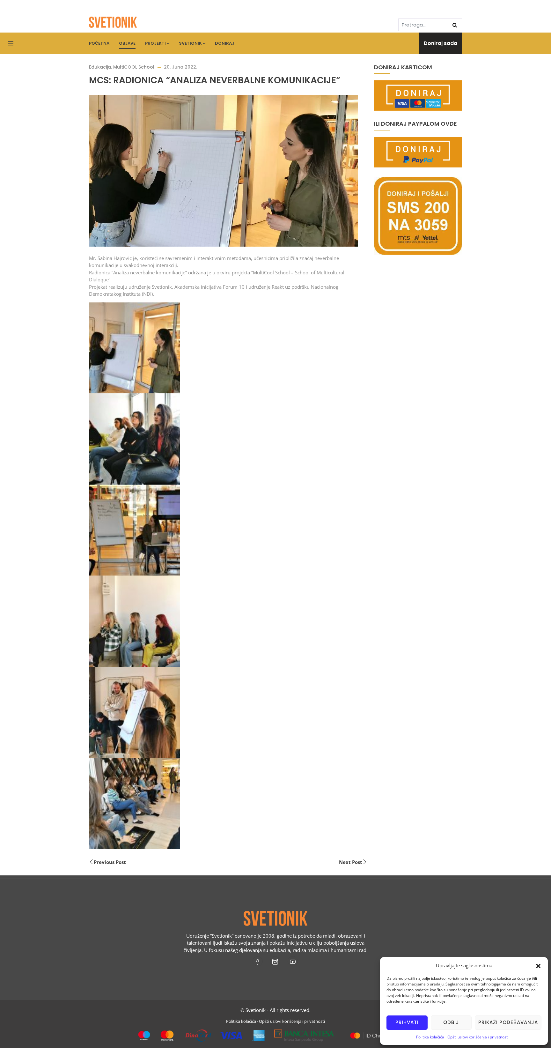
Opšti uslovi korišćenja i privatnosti (478, 1037)
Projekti (155, 43)
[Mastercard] (368, 1033)
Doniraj (224, 43)
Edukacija (100, 67)
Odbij (451, 1022)
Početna (99, 43)
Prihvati (407, 1022)
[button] (538, 965)
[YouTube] (293, 961)
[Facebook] (258, 961)
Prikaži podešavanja (508, 1022)
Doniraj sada (440, 43)
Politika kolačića (430, 1037)
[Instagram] (275, 961)
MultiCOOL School (133, 67)
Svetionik (190, 43)
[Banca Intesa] (304, 1033)
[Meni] (10, 44)
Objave (127, 43)
